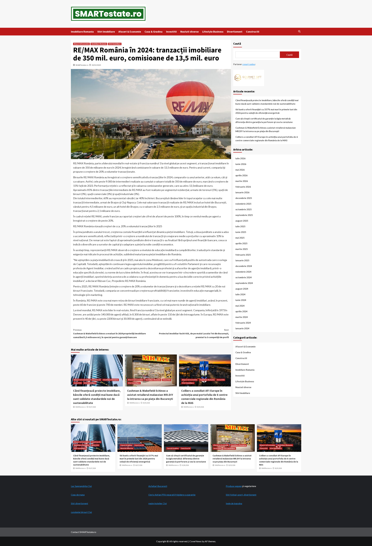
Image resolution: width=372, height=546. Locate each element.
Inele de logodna (234, 503)
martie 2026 (241, 181)
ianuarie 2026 (242, 192)
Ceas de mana (78, 494)
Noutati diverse (189, 31)
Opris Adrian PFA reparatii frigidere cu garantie (171, 494)
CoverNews (195, 541)
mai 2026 (240, 169)
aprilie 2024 (241, 311)
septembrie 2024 (244, 283)
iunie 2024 (240, 300)
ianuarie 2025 (242, 260)
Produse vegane (234, 486)
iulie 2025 (240, 226)
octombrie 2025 (243, 209)
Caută (237, 43)
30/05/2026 (146, 403)
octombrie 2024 (243, 277)
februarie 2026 (243, 186)
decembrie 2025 (243, 198)
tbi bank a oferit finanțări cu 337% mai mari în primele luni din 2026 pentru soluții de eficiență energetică (266, 111)
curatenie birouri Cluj (81, 512)
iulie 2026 (240, 158)
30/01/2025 (96, 65)
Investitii (171, 31)
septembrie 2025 (244, 215)
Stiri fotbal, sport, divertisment (241, 494)
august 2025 (241, 220)
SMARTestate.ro (82, 65)
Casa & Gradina (153, 31)
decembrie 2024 (243, 266)
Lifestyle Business (212, 31)
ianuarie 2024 (242, 328)
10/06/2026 (185, 465)
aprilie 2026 (241, 175)
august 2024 (241, 288)
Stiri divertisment (79, 503)
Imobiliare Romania (82, 31)
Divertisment (234, 31)
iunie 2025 (240, 232)
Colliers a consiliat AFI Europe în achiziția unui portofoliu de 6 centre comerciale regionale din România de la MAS (266, 139)
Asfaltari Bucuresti (157, 486)
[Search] (299, 31)
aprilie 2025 (241, 243)
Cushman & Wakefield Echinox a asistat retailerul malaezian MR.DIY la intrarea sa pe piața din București (150, 395)
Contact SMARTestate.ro (83, 532)
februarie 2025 (243, 254)
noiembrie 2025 (243, 203)
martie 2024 (241, 317)
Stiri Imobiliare (106, 31)
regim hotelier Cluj (157, 503)
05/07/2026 (92, 407)
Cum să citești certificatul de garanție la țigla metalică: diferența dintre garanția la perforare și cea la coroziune (264, 120)
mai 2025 (240, 237)
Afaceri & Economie (129, 31)
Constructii (252, 31)
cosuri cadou (248, 64)
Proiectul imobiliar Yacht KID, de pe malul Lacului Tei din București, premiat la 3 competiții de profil (194, 333)
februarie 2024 (243, 322)
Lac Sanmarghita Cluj (81, 486)
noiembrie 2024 (243, 271)
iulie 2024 (240, 294)
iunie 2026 (240, 164)
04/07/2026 (138, 465)
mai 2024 (240, 305)
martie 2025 (241, 249)
